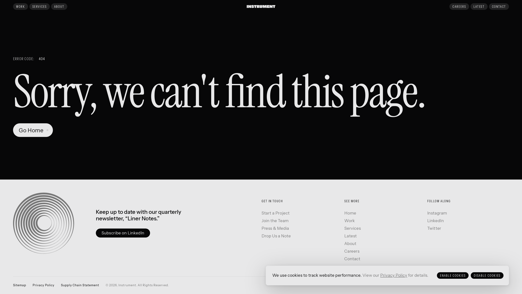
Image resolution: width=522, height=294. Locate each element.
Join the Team (275, 221)
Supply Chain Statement (80, 285)
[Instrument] (261, 6)
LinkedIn (435, 221)
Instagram (437, 213)
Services (352, 228)
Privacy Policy (393, 275)
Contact (352, 259)
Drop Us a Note (276, 236)
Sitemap (19, 285)
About (350, 244)
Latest (350, 236)
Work (349, 221)
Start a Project (276, 213)
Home (350, 213)
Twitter (434, 228)
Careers (351, 251)
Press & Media (275, 228)
